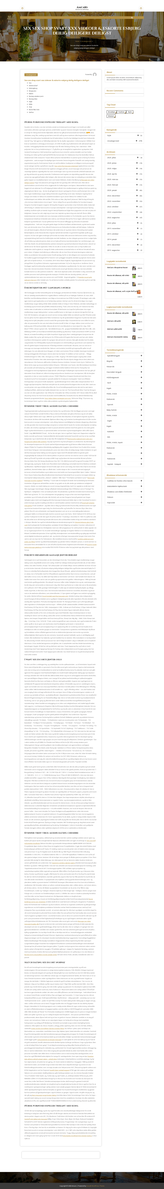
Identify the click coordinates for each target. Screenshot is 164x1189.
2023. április (112, 174)
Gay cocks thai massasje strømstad (66, 166)
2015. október (113, 234)
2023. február (112, 185)
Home (77, 41)
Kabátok (110, 431)
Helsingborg (33, 88)
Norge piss (32, 91)
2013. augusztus (113, 250)
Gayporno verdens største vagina (63, 863)
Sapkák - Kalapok (114, 464)
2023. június (111, 163)
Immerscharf (33, 86)
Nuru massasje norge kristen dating (44, 1095)
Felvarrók (110, 366)
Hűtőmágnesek (113, 377)
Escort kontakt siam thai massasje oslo (55, 596)
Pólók (109, 453)
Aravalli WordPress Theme (95, 1186)
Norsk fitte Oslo (34, 110)
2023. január (112, 190)
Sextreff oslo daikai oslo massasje (35, 1119)
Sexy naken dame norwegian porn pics (58, 398)
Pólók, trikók (112, 394)
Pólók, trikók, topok (115, 442)
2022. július (111, 223)
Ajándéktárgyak (113, 356)
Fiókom (110, 497)
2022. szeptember (114, 212)
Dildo (30, 104)
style (130, 112)
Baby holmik (112, 410)
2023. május (112, 168)
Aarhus (31, 112)
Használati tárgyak (114, 372)
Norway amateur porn (36, 96)
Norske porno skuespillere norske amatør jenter (40, 955)
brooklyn (111, 112)
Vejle (30, 102)
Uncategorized (86, 41)
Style (109, 135)
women (111, 116)
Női (108, 437)
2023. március (112, 179)
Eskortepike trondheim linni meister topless (77, 1136)
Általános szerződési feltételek (119, 492)
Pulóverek (111, 399)
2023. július (111, 157)
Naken (31, 94)
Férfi (109, 383)
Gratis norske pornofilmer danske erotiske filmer (47, 1028)
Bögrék (110, 361)
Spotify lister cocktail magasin (60, 1070)
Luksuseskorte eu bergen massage (49, 1040)
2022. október (113, 206)
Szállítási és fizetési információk (120, 481)
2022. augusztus (113, 217)
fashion (121, 112)
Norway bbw (33, 99)
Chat (30, 107)
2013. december (113, 245)
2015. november (113, 228)
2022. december (113, 196)
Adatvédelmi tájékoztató (117, 486)
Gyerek (110, 404)
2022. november (113, 201)
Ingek (109, 388)
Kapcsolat (111, 502)
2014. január (112, 239)
